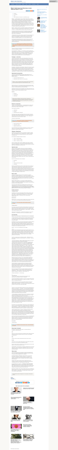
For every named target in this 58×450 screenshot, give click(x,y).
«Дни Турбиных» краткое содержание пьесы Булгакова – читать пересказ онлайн (43, 21)
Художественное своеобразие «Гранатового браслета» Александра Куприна (43, 31)
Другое (38, 4)
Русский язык (34, 4)
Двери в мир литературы (16, 1)
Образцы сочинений (18, 4)
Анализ (26, 4)
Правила (23, 4)
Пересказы (12, 4)
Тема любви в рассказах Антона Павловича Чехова (43, 17)
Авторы (30, 4)
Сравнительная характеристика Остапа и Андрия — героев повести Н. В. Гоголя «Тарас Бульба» (42, 12)
